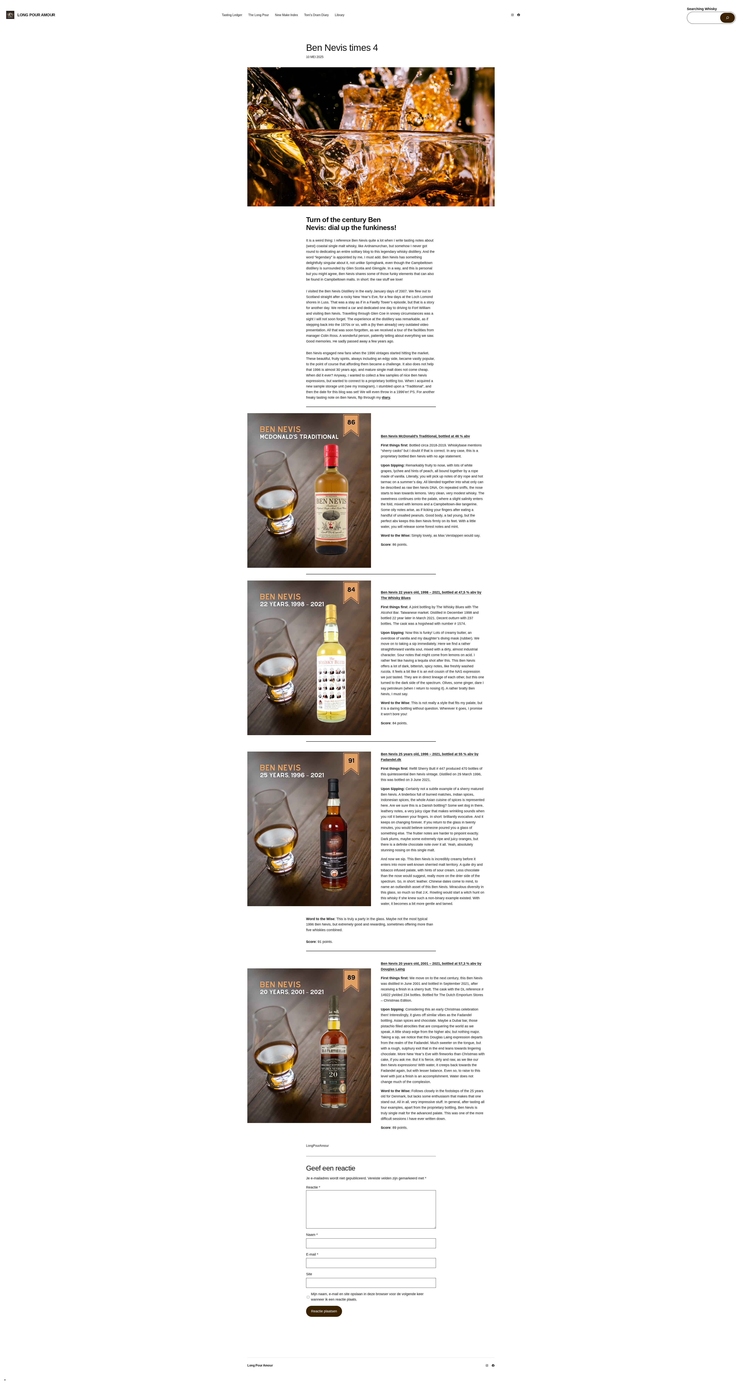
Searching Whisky (702, 9)
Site (309, 1274)
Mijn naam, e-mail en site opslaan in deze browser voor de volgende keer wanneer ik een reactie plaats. (367, 1297)
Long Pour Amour (36, 15)
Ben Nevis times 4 (342, 48)
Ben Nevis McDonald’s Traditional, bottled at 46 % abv (425, 436)
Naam (312, 1235)
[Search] (727, 18)
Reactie (313, 1187)
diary (386, 397)
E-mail (312, 1254)
